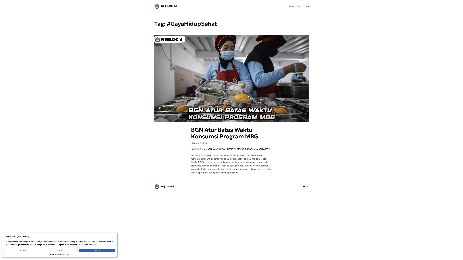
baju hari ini (169, 6)
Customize (22, 250)
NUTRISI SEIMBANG (235, 149)
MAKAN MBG (219, 149)
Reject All (60, 250)
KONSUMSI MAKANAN (201, 149)
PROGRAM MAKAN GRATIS (257, 149)
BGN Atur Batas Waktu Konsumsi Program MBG (224, 133)
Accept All (97, 250)
